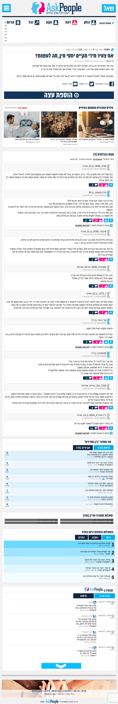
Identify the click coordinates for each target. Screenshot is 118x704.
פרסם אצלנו (67, 691)
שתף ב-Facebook (102, 84)
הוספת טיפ (22, 108)
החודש (81, 537)
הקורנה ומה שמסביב (50, 694)
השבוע (95, 537)
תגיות (10, 22)
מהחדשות (74, 159)
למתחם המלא (10, 108)
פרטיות (47, 691)
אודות (84, 691)
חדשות (83, 596)
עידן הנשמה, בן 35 (97, 192)
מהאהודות (97, 159)
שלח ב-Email (67, 84)
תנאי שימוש (56, 691)
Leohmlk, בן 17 (98, 353)
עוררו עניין (105, 596)
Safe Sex (61, 694)
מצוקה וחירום (37, 691)
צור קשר (76, 691)
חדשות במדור (103, 448)
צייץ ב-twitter (84, 84)
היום (108, 537)
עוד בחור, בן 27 (98, 320)
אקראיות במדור (83, 448)
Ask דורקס (70, 694)
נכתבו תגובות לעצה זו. (92, 225)
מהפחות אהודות (85, 159)
